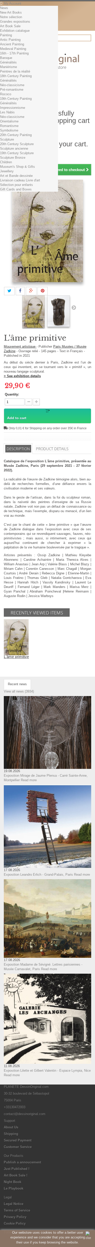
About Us (11, 1127)
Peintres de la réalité (15, 71)
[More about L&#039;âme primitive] (16, 637)
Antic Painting (10, 40)
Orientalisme (9, 121)
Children (6, 162)
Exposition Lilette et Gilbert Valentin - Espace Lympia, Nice (47, 1070)
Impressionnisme (12, 108)
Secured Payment (17, 1140)
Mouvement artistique (20, 346)
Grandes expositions (15, 21)
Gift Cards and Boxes (16, 189)
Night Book (12, 1182)
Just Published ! (16, 1169)
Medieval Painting (13, 49)
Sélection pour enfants (16, 185)
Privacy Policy (15, 1217)
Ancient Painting (12, 44)
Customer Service (18, 1147)
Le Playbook (13, 1188)
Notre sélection (11, 17)
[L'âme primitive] (33, 312)
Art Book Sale (10, 26)
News (4, 8)
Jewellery (7, 171)
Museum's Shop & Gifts (17, 167)
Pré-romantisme (11, 89)
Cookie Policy (15, 1223)
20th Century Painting (16, 135)
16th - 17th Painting (14, 53)
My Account (12, 3)
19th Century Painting (16, 99)
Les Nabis (7, 112)
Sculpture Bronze (12, 157)
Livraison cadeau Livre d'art (20, 180)
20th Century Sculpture (17, 144)
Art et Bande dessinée (16, 176)
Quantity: (12, 394)
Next (73, 307)
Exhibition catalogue (15, 30)
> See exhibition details (22, 376)
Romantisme (9, 126)
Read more (29, 780)
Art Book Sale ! (15, 1175)
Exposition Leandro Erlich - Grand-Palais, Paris (38, 874)
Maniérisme (8, 67)
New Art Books (11, 12)
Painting (6, 35)
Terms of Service (17, 1210)
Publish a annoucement (22, 1162)
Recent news (17, 684)
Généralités (8, 62)
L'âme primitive (16, 656)
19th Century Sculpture (17, 153)
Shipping (11, 1134)
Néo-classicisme (12, 85)
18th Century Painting (16, 76)
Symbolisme (9, 130)
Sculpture (7, 139)
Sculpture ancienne (14, 148)
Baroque (6, 58)
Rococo (5, 94)
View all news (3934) (19, 691)
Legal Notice (13, 1204)
